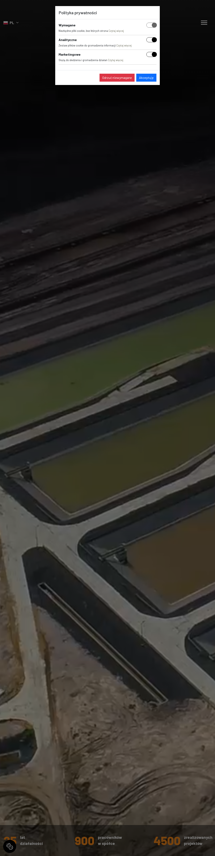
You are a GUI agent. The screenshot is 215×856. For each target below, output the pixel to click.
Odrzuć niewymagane (117, 78)
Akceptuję (146, 78)
